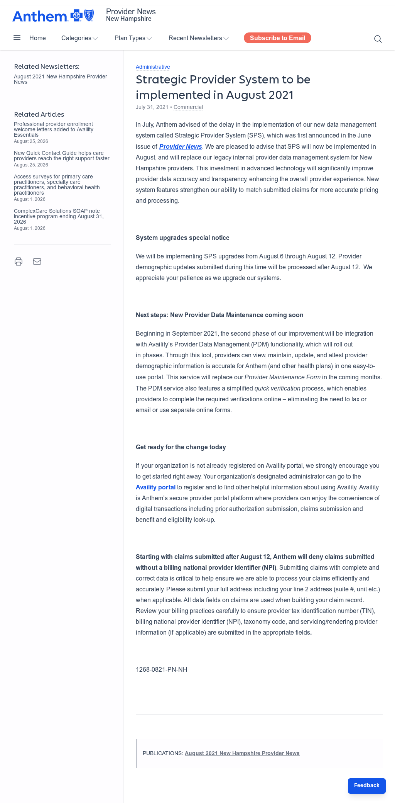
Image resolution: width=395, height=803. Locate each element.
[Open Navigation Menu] (17, 37)
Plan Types (130, 39)
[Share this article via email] (37, 261)
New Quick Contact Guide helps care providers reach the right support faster (62, 156)
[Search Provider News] (378, 39)
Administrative (153, 67)
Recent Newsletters (195, 39)
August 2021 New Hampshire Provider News (60, 80)
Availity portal (156, 488)
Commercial (188, 107)
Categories (76, 39)
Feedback (367, 786)
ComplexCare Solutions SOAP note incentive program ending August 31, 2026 (59, 217)
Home (37, 39)
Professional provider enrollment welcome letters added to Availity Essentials (53, 130)
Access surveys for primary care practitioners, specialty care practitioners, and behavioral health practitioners (57, 185)
